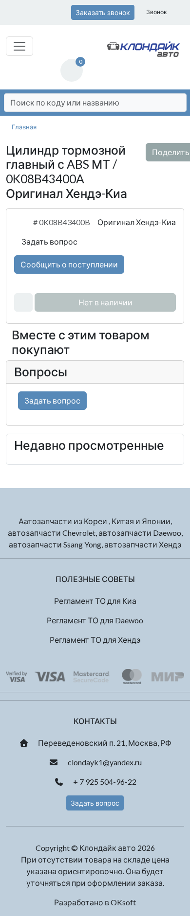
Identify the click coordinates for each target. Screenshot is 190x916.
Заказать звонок (103, 12)
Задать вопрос (48, 241)
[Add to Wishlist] (23, 302)
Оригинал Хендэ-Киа (136, 222)
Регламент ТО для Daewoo (95, 620)
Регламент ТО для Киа (95, 600)
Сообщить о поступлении (69, 264)
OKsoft (123, 902)
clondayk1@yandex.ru (104, 762)
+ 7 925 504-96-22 (104, 781)
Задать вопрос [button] (95, 803)
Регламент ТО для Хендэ (95, 639)
